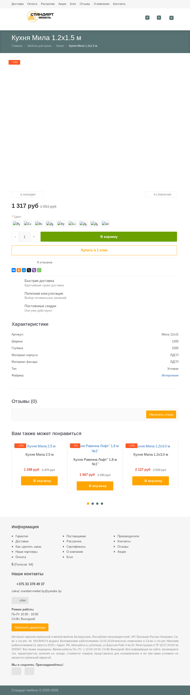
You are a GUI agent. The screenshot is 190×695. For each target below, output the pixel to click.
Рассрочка (48, 4)
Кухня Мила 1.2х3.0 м (150, 454)
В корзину (108, 237)
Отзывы (85, 4)
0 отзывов (44, 262)
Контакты (119, 4)
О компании (101, 4)
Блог (73, 4)
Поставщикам (76, 536)
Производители (128, 536)
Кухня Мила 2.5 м (39, 454)
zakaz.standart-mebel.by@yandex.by (37, 591)
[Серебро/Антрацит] (27, 223)
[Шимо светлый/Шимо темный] (105, 223)
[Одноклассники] (19, 270)
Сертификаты (76, 546)
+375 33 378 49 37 (30, 584)
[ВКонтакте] (14, 270)
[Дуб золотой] (83, 223)
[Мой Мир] (24, 270)
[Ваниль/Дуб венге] (38, 223)
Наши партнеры (26, 551)
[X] (29, 270)
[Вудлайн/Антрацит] (16, 223)
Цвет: (18, 216)
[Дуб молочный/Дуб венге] (49, 223)
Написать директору (30, 627)
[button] (91, 126)
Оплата (32, 4)
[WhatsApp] (39, 270)
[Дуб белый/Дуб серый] (94, 223)
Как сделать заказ (28, 546)
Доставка (18, 4)
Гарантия (22, 536)
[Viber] (34, 270)
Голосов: (24, 564)
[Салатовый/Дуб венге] (72, 223)
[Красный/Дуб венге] (61, 223)
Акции (62, 4)
